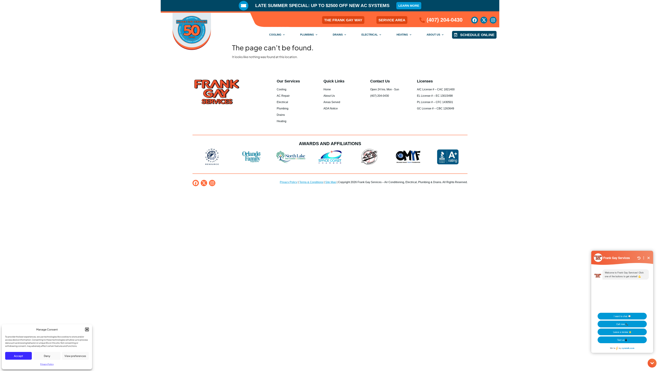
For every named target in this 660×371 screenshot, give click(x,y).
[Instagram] (493, 20)
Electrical (369, 34)
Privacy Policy (47, 364)
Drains (338, 34)
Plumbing (307, 34)
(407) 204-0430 (445, 20)
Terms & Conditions (311, 182)
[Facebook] (474, 20)
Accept (18, 355)
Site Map (330, 182)
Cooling (275, 34)
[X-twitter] (483, 20)
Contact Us (380, 81)
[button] (87, 329)
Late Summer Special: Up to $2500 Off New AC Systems (322, 5)
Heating (402, 34)
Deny (47, 355)
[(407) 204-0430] (422, 20)
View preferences (75, 355)
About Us (433, 34)
